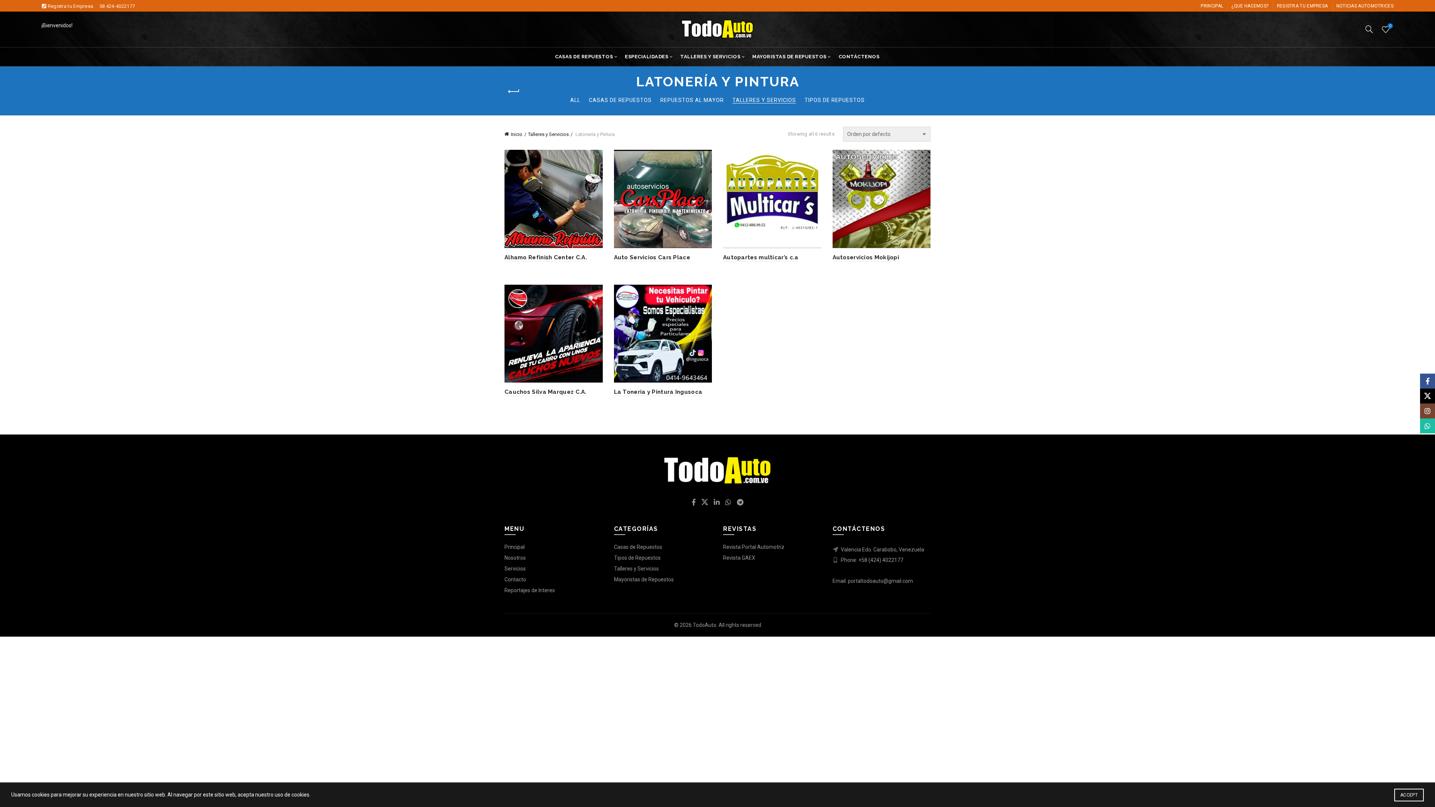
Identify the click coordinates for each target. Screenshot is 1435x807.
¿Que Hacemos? (1249, 6)
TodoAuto (704, 625)
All (575, 100)
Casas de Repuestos (584, 56)
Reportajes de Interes (529, 590)
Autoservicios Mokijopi (866, 257)
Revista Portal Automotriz (753, 547)
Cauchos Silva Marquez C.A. (545, 392)
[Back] (513, 91)
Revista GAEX (739, 558)
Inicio (516, 134)
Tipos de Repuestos (835, 100)
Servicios (515, 569)
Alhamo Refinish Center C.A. (545, 257)
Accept (1409, 795)
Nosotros (515, 558)
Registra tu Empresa (1302, 6)
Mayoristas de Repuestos (789, 56)
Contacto (515, 579)
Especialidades (646, 56)
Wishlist (1390, 26)
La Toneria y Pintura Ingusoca (658, 392)
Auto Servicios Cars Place (652, 257)
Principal (1212, 6)
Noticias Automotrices (1365, 6)
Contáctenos (859, 56)
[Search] (1369, 29)
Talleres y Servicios (710, 56)
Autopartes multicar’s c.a (761, 257)
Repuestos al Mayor (692, 100)
